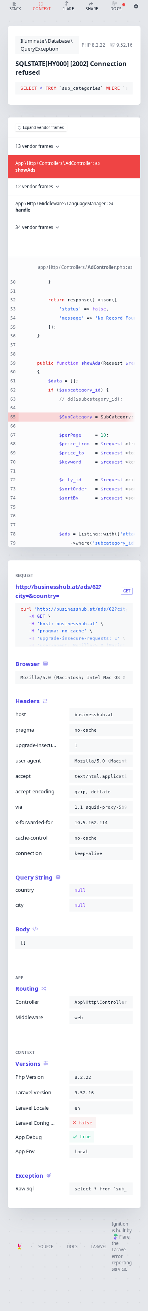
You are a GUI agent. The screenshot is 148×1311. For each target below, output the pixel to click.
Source (45, 1246)
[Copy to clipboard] (125, 89)
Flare (124, 1237)
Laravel (99, 1246)
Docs (72, 1246)
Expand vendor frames (43, 127)
